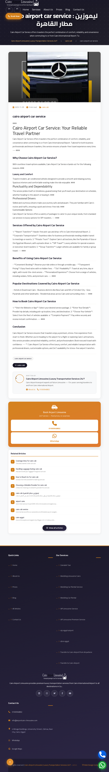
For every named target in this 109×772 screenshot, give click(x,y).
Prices (59, 9)
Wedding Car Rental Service (71, 587)
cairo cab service (22, 509)
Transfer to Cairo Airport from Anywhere (76, 652)
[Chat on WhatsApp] (102, 765)
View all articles (56, 528)
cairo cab (68, 40)
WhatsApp (54, 441)
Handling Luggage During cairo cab (29, 469)
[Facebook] (62, 693)
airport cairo (20, 501)
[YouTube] (70, 693)
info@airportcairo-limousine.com (24, 720)
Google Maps (17, 749)
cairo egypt (20, 517)
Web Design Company (92, 765)
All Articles (16, 608)
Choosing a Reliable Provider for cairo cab (31, 485)
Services (36, 9)
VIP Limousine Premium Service (72, 619)
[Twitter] (54, 693)
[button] (10, 762)
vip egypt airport (66, 630)
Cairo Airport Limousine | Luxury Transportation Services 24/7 (34, 40)
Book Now (15, 16)
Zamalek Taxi (65, 565)
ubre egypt (64, 641)
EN (9, 8)
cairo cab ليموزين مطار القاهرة (27, 493)
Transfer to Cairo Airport (69, 663)
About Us (48, 9)
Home (26, 9)
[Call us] (102, 754)
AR (17, 8)
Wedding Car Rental (68, 597)
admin (74, 765)
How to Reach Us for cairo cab (27, 477)
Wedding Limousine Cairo (70, 576)
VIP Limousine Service (69, 608)
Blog (67, 9)
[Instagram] (47, 693)
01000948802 (44, 389)
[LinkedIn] (39, 693)
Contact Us (78, 9)
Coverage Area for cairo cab (26, 461)
